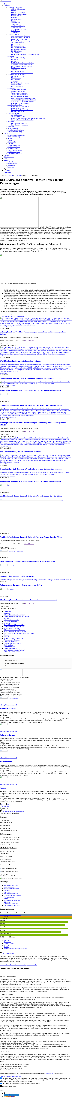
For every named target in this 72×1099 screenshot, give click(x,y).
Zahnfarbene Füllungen (11, 904)
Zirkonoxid (7, 623)
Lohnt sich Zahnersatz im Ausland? (14, 650)
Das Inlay (6, 618)
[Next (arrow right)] (2, 1090)
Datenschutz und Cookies (7, 965)
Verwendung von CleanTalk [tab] (8, 1038)
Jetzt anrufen (11, 1096)
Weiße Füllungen (6, 761)
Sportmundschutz (9, 897)
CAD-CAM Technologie (11, 620)
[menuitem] (38, 4)
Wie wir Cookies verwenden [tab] (8, 976)
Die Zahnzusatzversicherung (12, 643)
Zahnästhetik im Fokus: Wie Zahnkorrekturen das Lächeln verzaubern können (30, 391)
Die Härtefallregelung (10, 648)
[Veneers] (4, 777)
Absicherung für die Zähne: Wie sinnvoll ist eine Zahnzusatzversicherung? (28, 600)
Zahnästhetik (13, 705)
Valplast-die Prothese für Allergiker (14, 615)
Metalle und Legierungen (11, 628)
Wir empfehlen (4, 705)
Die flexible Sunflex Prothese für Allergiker (16, 616)
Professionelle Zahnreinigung (12, 895)
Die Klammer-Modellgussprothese (14, 626)
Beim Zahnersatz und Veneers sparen (15, 631)
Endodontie (7, 890)
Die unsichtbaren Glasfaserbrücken (14, 625)
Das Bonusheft (8, 645)
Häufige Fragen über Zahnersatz (13, 638)
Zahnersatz (7, 902)
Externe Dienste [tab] (4, 1051)
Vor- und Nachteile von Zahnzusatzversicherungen (19, 633)
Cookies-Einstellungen (22, 965)
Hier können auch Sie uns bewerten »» (10, 915)
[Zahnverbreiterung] (4, 724)
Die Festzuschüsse (9, 646)
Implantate (7, 892)
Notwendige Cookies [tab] (6, 994)
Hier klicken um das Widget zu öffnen (13, 811)
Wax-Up (6, 635)
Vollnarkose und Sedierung (12, 900)
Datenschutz (49, 1073)
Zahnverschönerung (8, 708)
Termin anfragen (14, 1095)
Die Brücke (7, 611)
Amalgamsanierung (9, 887)
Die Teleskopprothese (10, 621)
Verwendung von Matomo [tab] (8, 1010)
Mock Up (6, 636)
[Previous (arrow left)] (1, 1090)
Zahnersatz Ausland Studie (12, 652)
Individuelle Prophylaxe (11, 893)
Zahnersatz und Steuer (10, 641)
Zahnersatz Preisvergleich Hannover (14, 630)
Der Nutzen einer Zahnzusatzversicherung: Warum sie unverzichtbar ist (27, 561)
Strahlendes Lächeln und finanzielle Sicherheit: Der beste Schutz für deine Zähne (31, 405)
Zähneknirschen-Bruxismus (12, 905)
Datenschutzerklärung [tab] (6, 1070)
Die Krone (7, 613)
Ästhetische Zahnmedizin (11, 888)
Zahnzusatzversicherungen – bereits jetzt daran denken (21, 585)
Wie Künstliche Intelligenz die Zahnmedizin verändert (20, 361)
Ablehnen (18, 1076)
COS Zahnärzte (29, 341)
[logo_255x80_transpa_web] (5, 1)
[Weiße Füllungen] (4, 751)
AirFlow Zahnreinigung (11, 885)
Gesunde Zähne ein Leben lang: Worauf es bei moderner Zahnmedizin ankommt (31, 378)
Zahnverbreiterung (7, 735)
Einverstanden (33, 965)
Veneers (3, 788)
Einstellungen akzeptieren (7, 1076)
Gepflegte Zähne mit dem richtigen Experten (17, 576)
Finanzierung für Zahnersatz (12, 640)
